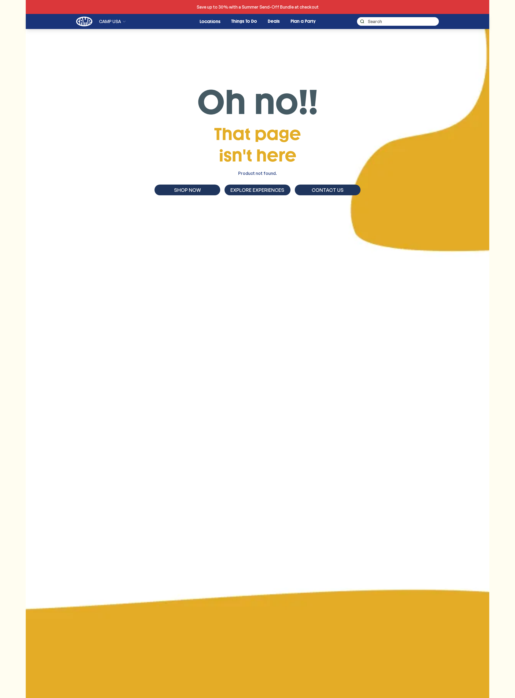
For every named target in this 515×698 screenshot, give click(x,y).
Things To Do (244, 21)
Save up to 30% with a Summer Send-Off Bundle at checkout (258, 7)
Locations (210, 21)
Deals (274, 21)
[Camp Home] (84, 21)
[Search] (360, 22)
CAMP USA (110, 21)
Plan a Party (303, 21)
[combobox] (398, 21)
